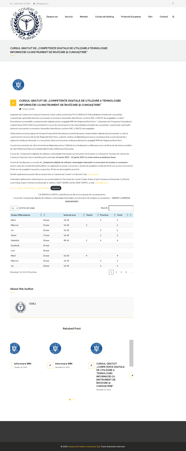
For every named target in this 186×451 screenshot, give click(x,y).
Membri (84, 17)
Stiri (150, 17)
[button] (41, 215)
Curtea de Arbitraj (104, 17)
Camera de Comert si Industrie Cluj (84, 446)
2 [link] (116, 272)
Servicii (69, 17)
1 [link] (111, 272)
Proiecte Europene (131, 17)
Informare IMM (28, 363)
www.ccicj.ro (93, 174)
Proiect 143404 (28, 109)
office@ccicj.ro (42, 3)
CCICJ (32, 303)
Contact (164, 17)
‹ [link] (106, 272)
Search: (104, 208)
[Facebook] (173, 3)
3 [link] (121, 272)
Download (56, 188)
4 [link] (126, 272)
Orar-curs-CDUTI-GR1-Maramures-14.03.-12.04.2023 (29, 188)
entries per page (27, 208)
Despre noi (52, 17)
